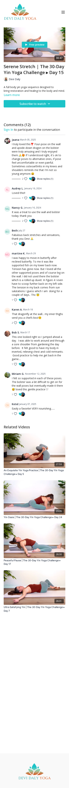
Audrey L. (18, 188)
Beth (15, 230)
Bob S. (16, 332)
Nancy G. (17, 207)
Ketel (15, 404)
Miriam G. (18, 374)
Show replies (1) (45, 178)
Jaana (15, 139)
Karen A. (17, 309)
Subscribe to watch (33, 104)
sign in (8, 130)
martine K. (18, 253)
